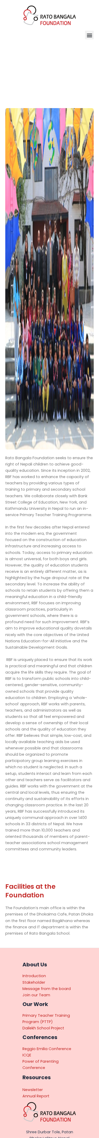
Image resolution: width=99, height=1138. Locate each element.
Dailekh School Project (43, 1028)
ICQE (26, 1055)
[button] (89, 35)
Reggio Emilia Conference (46, 1048)
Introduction (34, 975)
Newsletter (32, 1089)
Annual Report (35, 1096)
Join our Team (36, 995)
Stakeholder (33, 982)
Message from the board (46, 988)
